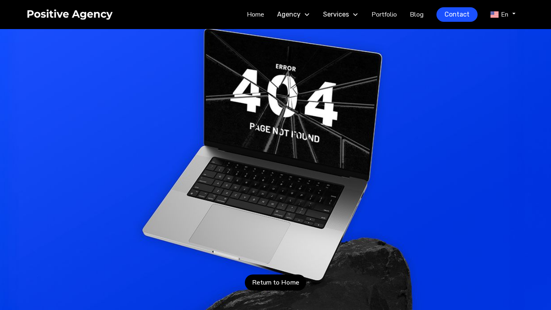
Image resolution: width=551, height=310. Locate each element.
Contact (457, 14)
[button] (294, 14)
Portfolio (384, 14)
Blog (417, 14)
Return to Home (275, 282)
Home (255, 14)
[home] (84, 14)
